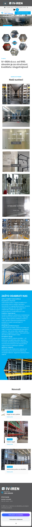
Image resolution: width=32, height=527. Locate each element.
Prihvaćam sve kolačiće (16, 515)
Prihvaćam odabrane (16, 519)
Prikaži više (16, 99)
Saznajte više (7, 26)
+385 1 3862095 (8, 13)
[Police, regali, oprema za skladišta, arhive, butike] (16, 3)
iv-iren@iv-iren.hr (10, 7)
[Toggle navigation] (5, 3)
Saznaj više (10, 417)
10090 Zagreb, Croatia (21, 7)
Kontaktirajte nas (22, 13)
